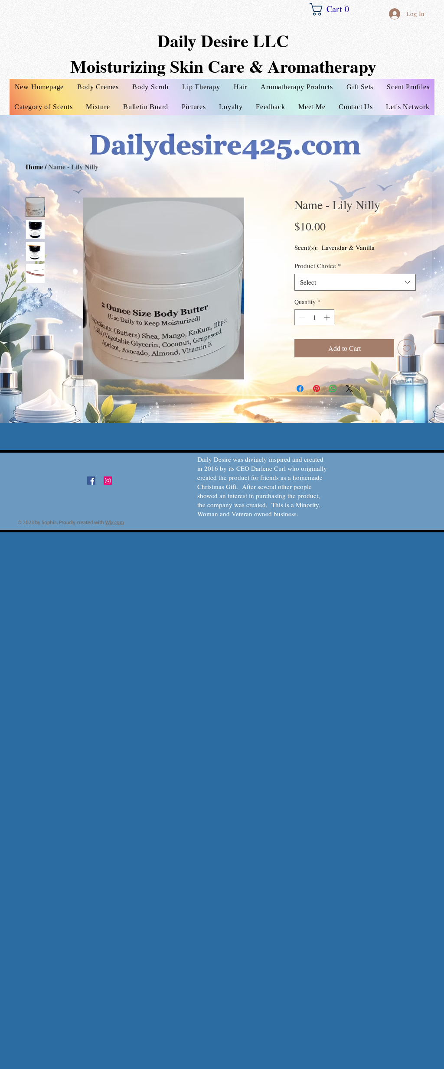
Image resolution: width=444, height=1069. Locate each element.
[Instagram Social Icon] (108, 480)
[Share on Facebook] (300, 388)
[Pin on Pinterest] (316, 388)
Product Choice (317, 265)
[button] (334, 9)
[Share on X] (349, 388)
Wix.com (114, 522)
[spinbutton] (314, 317)
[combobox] (355, 282)
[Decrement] (301, 317)
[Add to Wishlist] (407, 348)
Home (34, 167)
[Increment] (327, 317)
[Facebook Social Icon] (91, 480)
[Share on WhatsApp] (333, 388)
